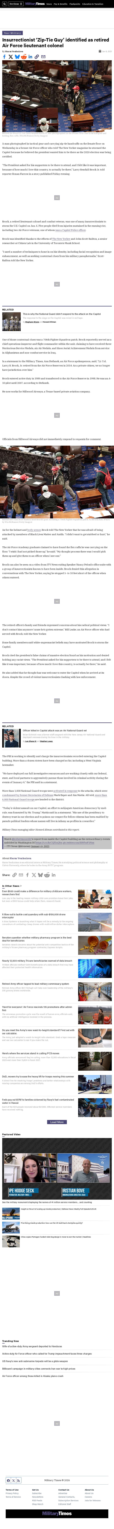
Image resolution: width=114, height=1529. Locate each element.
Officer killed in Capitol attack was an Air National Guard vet (55, 730)
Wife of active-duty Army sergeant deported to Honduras (32, 1346)
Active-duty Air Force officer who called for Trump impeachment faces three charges (47, 1353)
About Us (89, 1493)
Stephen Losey (46, 741)
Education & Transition (92, 4)
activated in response (65, 790)
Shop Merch (37, 1503)
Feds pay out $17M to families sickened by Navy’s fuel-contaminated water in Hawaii (38, 1101)
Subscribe (36, 1493)
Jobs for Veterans (93, 1500)
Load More (57, 1122)
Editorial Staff (64, 1503)
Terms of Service (13, 1496)
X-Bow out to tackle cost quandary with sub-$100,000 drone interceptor (33, 915)
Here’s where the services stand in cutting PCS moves (30, 1053)
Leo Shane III (30, 741)
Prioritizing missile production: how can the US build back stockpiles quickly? (52, 1223)
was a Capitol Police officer (70, 230)
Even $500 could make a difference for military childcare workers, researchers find (37, 892)
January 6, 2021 (40, 846)
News (49, 4)
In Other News (11, 885)
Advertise (62, 1493)
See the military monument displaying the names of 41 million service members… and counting (47, 1202)
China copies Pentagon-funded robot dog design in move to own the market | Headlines (56, 1236)
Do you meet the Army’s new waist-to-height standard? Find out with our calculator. (38, 1031)
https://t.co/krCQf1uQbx (49, 842)
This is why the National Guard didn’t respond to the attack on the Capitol (62, 313)
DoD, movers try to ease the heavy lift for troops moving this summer (38, 1076)
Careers (88, 1496)
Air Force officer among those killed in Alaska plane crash (33, 1376)
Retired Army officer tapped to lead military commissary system (35, 983)
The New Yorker (61, 238)
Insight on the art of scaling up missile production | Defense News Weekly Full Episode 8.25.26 (58, 1209)
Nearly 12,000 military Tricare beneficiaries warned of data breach (37, 960)
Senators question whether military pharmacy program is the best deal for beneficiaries (37, 939)
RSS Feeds (37, 1500)
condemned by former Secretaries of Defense (27, 795)
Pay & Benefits (60, 4)
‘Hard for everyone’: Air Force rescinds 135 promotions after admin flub (37, 1008)
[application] (57, 1169)
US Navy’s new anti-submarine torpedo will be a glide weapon (35, 1361)
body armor (34, 529)
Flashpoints (75, 4)
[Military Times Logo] (35, 3)
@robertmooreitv (22, 839)
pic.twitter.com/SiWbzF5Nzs (78, 842)
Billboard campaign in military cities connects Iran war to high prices (38, 1368)
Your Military (12, 33)
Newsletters (37, 1496)
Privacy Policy (12, 1493)
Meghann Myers (32, 321)
